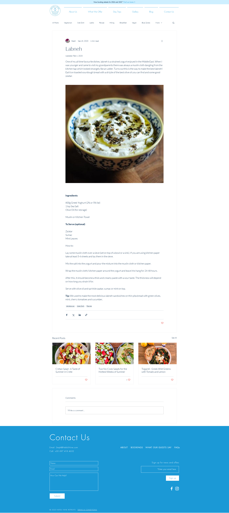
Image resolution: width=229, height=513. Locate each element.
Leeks (92, 23)
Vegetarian (68, 23)
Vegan (134, 23)
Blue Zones (146, 23)
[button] (72, 10)
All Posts (55, 23)
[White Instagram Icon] (177, 488)
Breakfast (123, 23)
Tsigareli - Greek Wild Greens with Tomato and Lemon (156, 370)
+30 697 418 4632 (64, 451)
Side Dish (80, 23)
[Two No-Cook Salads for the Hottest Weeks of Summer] (114, 353)
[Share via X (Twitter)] (73, 315)
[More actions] (162, 40)
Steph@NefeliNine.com (67, 447)
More (157, 23)
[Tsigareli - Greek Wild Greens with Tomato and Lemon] (157, 353)
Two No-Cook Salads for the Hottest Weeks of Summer (113, 370)
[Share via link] (86, 315)
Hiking (112, 23)
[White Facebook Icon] (171, 488)
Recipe (101, 23)
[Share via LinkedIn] (79, 315)
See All (174, 338)
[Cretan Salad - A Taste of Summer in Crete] (71, 353)
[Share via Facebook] (66, 315)
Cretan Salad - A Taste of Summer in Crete (68, 370)
